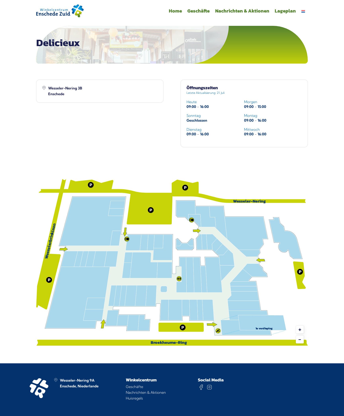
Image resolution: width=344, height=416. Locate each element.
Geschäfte (134, 386)
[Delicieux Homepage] (60, 11)
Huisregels (134, 398)
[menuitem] (303, 11)
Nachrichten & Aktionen (146, 392)
